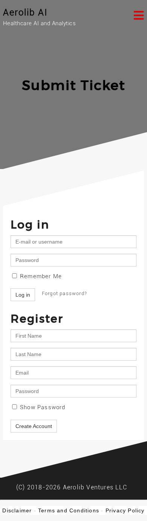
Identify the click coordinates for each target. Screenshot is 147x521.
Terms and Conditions (68, 510)
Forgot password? (64, 293)
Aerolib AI (25, 12)
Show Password (42, 407)
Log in (22, 295)
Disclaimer (17, 510)
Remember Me (40, 276)
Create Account (33, 426)
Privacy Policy (125, 510)
